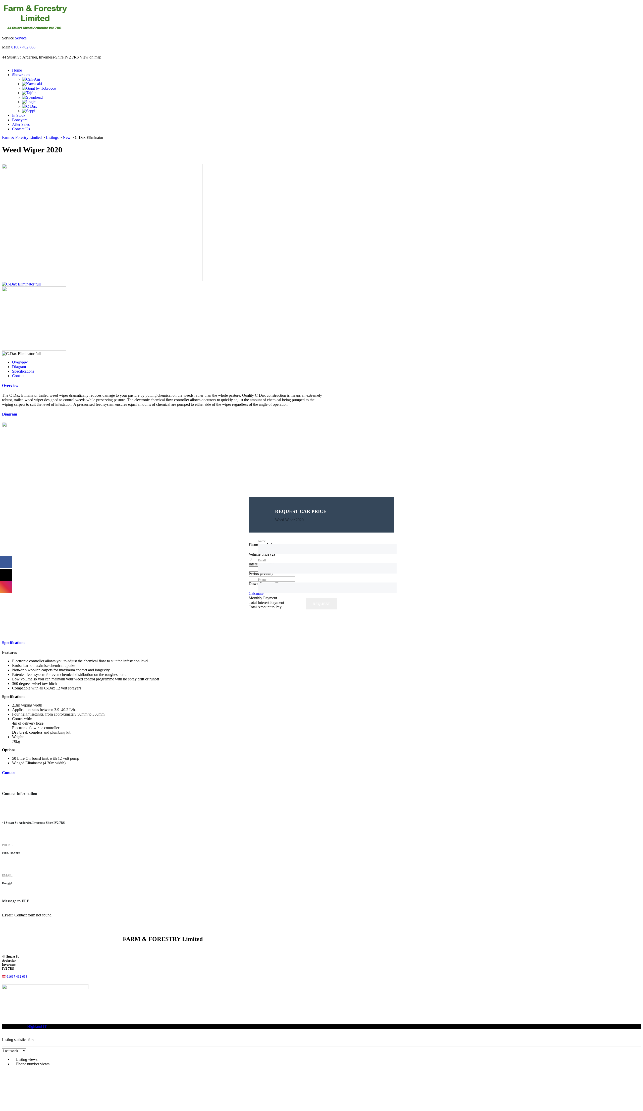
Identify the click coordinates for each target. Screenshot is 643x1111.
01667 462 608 (23, 47)
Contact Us (21, 129)
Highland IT (37, 1026)
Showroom (21, 75)
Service (21, 38)
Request (321, 604)
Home (17, 70)
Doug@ (7, 883)
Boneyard (20, 120)
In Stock (18, 115)
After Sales (21, 124)
